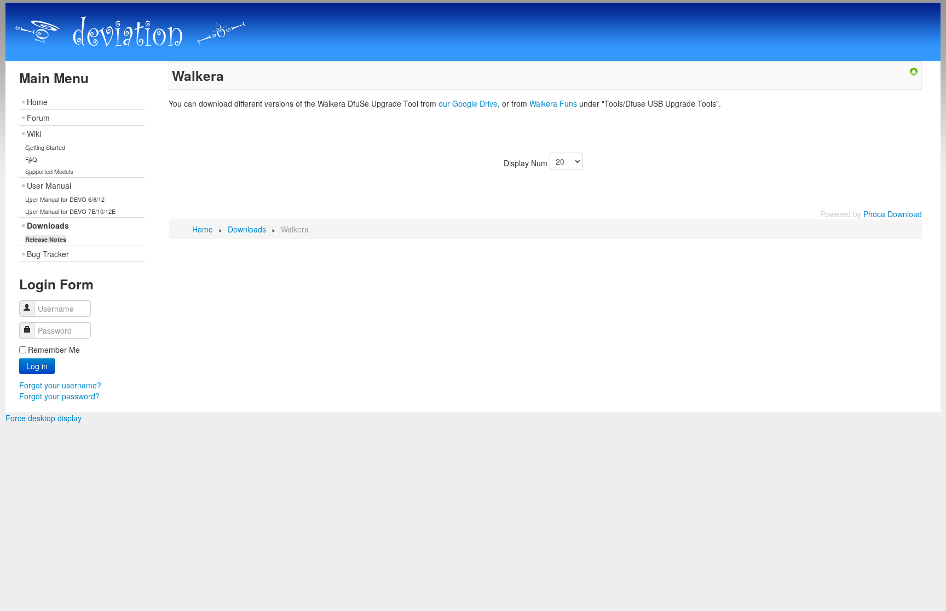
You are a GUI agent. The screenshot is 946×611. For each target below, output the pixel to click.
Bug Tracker (48, 253)
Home (37, 101)
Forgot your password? (59, 396)
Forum (38, 117)
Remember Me (54, 349)
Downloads (48, 225)
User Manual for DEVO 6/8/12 (65, 199)
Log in (37, 365)
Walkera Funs (553, 103)
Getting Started (45, 147)
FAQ (31, 159)
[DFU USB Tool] (913, 70)
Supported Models (49, 171)
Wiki (34, 133)
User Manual (49, 185)
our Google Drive (468, 103)
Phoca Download (892, 213)
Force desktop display (43, 417)
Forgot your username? (60, 385)
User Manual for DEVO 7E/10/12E (70, 211)
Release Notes (45, 239)
